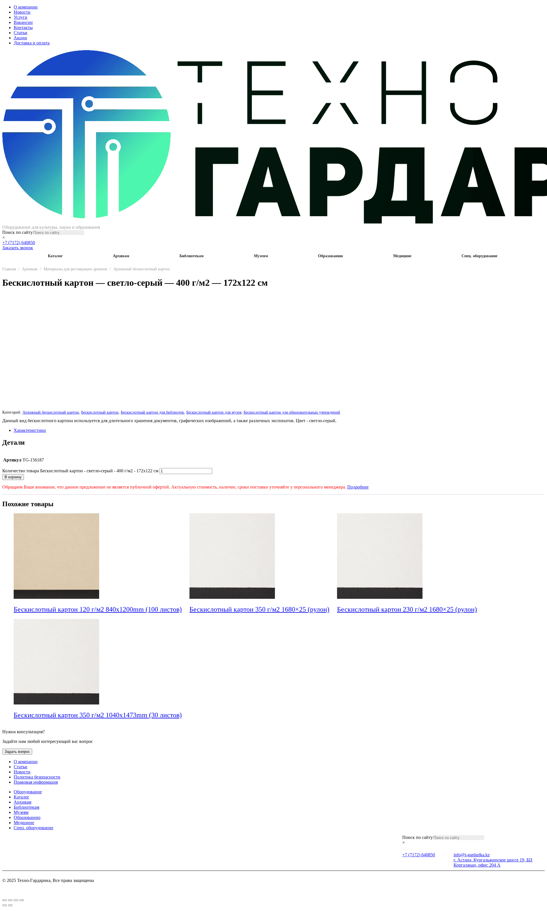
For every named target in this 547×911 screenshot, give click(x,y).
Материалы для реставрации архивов (75, 269)
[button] (185, 610)
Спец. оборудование (479, 256)
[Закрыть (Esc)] (21, 900)
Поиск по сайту (17, 232)
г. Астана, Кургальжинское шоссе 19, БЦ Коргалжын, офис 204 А (493, 862)
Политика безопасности (37, 777)
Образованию (330, 256)
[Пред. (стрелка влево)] (4, 905)
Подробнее (358, 487)
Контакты (23, 27)
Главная (9, 269)
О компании (26, 7)
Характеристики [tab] (30, 430)
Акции (20, 37)
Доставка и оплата (32, 42)
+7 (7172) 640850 (18, 242)
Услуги (20, 17)
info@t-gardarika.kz (472, 854)
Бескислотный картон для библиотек (152, 412)
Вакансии (23, 22)
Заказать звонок (17, 247)
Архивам (121, 256)
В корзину (13, 477)
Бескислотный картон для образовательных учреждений (292, 412)
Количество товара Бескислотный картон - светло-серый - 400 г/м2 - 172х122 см (80, 470)
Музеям (261, 256)
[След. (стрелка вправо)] (10, 905)
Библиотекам (191, 256)
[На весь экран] (10, 900)
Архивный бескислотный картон (141, 269)
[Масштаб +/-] (4, 900)
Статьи (20, 32)
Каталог (55, 256)
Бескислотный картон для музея (213, 412)
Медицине (402, 256)
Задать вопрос (17, 751)
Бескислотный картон (100, 412)
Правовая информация (36, 782)
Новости (22, 12)
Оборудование (28, 791)
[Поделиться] (16, 900)
